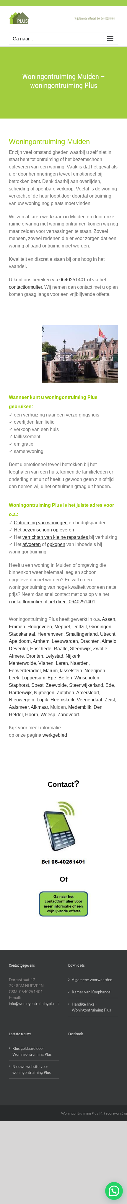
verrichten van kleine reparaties (55, 537)
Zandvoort (68, 714)
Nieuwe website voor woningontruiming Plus (31, 1069)
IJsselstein (71, 670)
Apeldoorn (20, 641)
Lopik (42, 699)
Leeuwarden (65, 641)
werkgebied (55, 735)
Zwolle (100, 648)
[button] (114, 1191)
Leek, (15, 677)
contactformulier (25, 287)
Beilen (65, 677)
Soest (37, 685)
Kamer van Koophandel (91, 992)
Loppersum (33, 677)
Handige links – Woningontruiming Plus (91, 1007)
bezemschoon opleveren (48, 529)
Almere (16, 656)
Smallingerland (82, 634)
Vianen (45, 663)
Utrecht (107, 634)
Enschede (40, 648)
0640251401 (72, 279)
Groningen (100, 626)
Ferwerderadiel (25, 670)
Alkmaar (39, 707)
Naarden (79, 663)
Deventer (18, 648)
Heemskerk (62, 699)
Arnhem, (42, 641)
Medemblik (79, 707)
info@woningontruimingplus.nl (34, 1003)
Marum (50, 670)
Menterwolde (22, 663)
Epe (52, 677)
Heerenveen (51, 634)
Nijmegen (44, 692)
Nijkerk (73, 656)
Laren (62, 663)
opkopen (56, 544)
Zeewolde (56, 685)
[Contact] (63, 904)
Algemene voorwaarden (92, 979)
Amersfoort (87, 692)
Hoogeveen (39, 626)
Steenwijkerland (86, 685)
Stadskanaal (22, 634)
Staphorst (19, 685)
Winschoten (86, 677)
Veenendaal (89, 699)
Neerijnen (94, 670)
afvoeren (31, 544)
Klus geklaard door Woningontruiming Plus (32, 1051)
